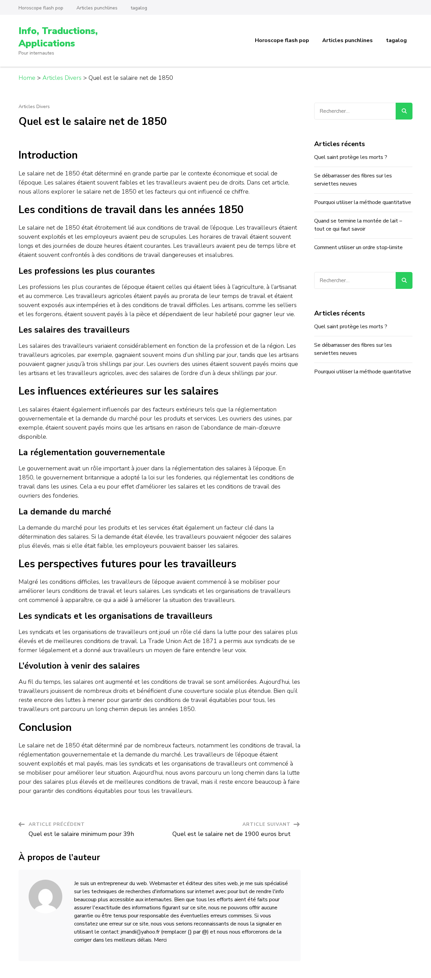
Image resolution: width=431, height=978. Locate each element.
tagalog (139, 8)
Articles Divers (34, 106)
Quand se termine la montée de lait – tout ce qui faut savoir (358, 225)
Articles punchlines (97, 8)
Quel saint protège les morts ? (350, 157)
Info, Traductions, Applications (58, 37)
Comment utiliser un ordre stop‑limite (358, 247)
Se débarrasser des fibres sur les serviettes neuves (353, 180)
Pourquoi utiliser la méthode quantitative (362, 202)
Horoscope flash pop (41, 8)
